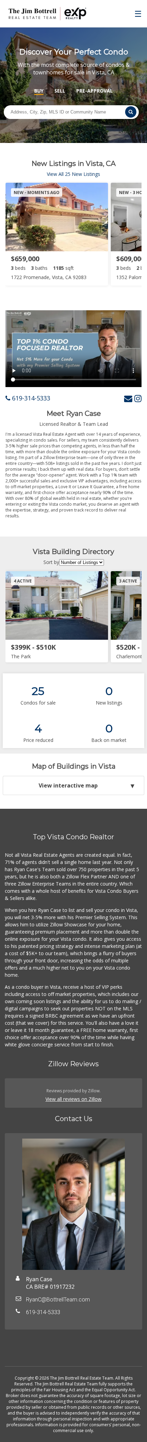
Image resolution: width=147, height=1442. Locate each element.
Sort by (51, 562)
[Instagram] (138, 398)
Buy (38, 90)
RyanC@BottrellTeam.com (58, 1299)
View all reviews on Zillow (73, 1099)
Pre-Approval (94, 90)
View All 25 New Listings (73, 174)
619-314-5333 (30, 398)
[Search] (130, 112)
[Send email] (128, 398)
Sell (59, 90)
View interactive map (68, 785)
